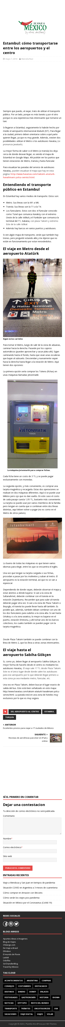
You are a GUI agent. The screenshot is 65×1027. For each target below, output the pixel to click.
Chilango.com (9, 944)
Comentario (9, 815)
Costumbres (24, 986)
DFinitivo (7, 951)
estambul (49, 711)
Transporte (11, 1008)
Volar (50, 1014)
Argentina (32, 980)
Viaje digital (26, 1014)
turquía (9, 717)
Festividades (11, 997)
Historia (44, 997)
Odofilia (6, 960)
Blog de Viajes (9, 941)
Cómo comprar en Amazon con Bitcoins (22, 892)
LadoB (6, 957)
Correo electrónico (12, 847)
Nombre (7, 838)
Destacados (41, 986)
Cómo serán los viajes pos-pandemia (21, 897)
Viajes (40, 1014)
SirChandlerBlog (10, 963)
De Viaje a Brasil (10, 948)
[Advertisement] (32, 85)
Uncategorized (42, 1008)
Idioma (55, 997)
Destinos (9, 991)
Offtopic (22, 1003)
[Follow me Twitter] (16, 925)
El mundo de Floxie (11, 954)
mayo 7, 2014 (11, 58)
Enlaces (44, 991)
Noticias (9, 1003)
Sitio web (7, 856)
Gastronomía (28, 997)
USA (56, 1008)
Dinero (21, 991)
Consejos (9, 986)
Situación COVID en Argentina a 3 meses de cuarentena (30, 887)
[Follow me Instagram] (11, 925)
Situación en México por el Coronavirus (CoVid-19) (27, 902)
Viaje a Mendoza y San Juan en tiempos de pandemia (29, 882)
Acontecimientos (14, 980)
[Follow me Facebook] (5, 925)
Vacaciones (10, 1014)
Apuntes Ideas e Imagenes (15, 938)
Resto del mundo (40, 1003)
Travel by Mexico (10, 966)
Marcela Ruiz (27, 58)
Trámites (25, 1008)
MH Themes (51, 1024)
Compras (46, 980)
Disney (32, 991)
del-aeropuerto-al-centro (25, 711)
